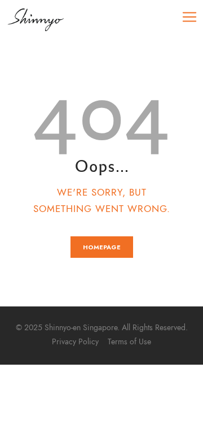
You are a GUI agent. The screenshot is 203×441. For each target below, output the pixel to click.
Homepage (102, 247)
